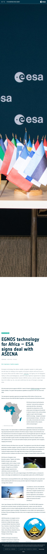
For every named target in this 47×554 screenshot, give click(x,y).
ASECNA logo (28, 541)
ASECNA (26, 373)
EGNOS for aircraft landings (9, 499)
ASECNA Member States (8, 425)
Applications (7, 364)
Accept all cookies (10, 549)
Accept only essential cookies (28, 549)
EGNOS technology (35, 388)
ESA (2, 364)
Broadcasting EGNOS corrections (32, 469)
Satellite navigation (14, 364)
